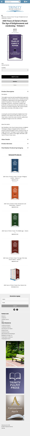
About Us (3, 316)
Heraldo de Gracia (5, 332)
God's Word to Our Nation (7, 328)
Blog (2, 321)
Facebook (17, 310)
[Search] (19, 2)
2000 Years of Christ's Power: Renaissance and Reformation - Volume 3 (15, 204)
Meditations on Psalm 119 (7, 335)
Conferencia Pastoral (6, 325)
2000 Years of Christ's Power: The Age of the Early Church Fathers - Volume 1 (15, 258)
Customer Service (5, 319)
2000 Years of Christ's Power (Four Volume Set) (15, 285)
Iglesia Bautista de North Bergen (8, 333)
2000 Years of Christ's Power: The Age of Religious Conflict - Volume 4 (15, 177)
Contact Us (4, 317)
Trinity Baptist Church (6, 338)
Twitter (14, 310)
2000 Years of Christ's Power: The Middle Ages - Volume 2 (15, 231)
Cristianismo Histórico (6, 327)
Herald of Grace (5, 330)
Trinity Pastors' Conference (7, 337)
